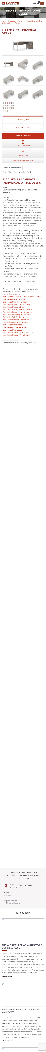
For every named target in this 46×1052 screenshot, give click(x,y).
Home (4, 21)
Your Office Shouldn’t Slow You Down (21, 1011)
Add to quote (23, 120)
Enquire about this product (23, 161)
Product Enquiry (23, 127)
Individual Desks (30, 21)
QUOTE (38, 3)
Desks (19, 21)
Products (12, 21)
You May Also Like (29, 343)
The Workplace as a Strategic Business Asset (22, 946)
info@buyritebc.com (34, 3)
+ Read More (7, 976)
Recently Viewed (10, 343)
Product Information (12, 168)
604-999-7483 (31, 3)
